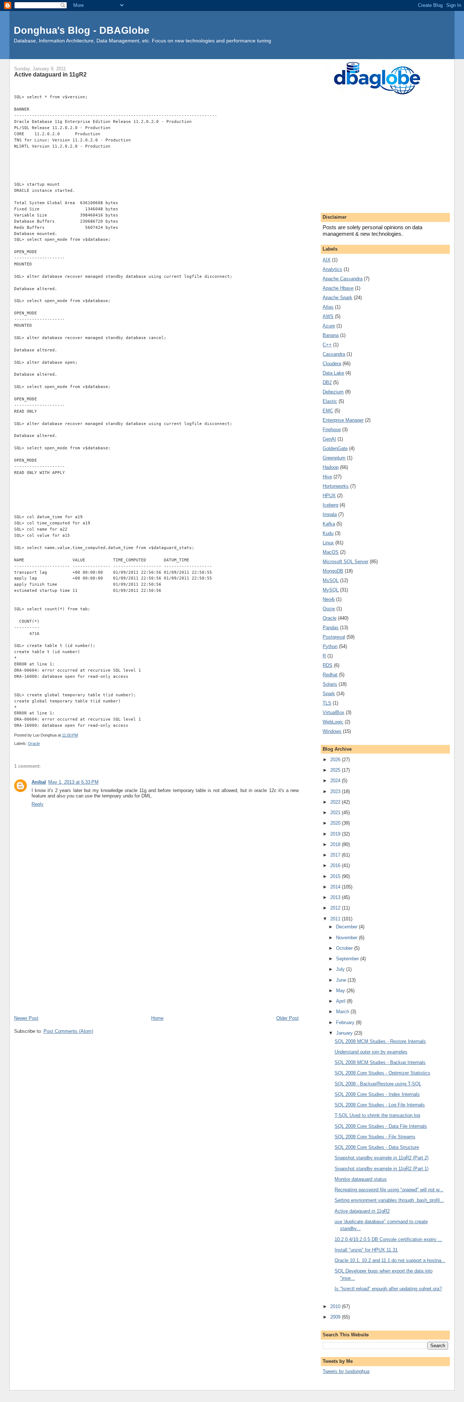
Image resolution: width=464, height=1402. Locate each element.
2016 (336, 865)
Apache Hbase (338, 288)
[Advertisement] (156, 960)
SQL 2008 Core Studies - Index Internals (377, 1094)
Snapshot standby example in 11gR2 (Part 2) (381, 1157)
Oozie (329, 608)
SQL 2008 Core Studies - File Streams (375, 1136)
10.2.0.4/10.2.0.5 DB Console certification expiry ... (388, 1239)
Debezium (333, 392)
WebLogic (333, 722)
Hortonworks (336, 486)
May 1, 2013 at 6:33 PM (73, 782)
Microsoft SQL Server (345, 561)
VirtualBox (333, 712)
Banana (331, 335)
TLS (327, 703)
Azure (329, 326)
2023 (336, 791)
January (345, 1033)
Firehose (332, 429)
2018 (336, 844)
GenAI (329, 439)
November (347, 937)
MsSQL (331, 580)
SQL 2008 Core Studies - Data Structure (377, 1147)
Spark (329, 693)
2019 (336, 834)
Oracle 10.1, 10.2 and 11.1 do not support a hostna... (390, 1260)
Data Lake (333, 373)
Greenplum (334, 458)
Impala (330, 514)
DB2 (327, 382)
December (347, 926)
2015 (336, 876)
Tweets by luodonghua (346, 1371)
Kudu (328, 533)
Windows (332, 731)
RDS (327, 665)
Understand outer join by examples (371, 1052)
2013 (336, 897)
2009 (336, 1317)
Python (330, 646)
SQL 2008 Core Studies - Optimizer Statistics (382, 1073)
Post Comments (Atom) (68, 1031)
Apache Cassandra (342, 278)
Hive (327, 476)
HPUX (329, 495)
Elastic (330, 401)
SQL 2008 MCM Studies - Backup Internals (380, 1062)
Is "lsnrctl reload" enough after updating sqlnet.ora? (388, 1288)
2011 (336, 918)
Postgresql (334, 637)
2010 (336, 1306)
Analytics (332, 269)
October (345, 948)
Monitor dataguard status (361, 1179)
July (341, 969)
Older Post (287, 1018)
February (346, 1022)
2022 (336, 802)
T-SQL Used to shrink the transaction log (377, 1115)
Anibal (39, 782)
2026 (336, 759)
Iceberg (330, 505)
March (343, 1011)
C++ (327, 344)
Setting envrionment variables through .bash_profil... (389, 1200)
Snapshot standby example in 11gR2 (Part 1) (381, 1168)
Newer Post (26, 1018)
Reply (38, 804)
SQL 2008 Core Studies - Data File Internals (381, 1126)
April (341, 1001)
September (348, 958)
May (341, 990)
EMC (328, 410)
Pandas (331, 627)
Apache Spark (337, 297)
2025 (336, 770)
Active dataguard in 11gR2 (362, 1211)
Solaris (330, 684)
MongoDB (333, 571)
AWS (328, 316)
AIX (327, 260)
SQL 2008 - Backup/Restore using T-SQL (378, 1083)
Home (157, 1018)
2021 (336, 812)
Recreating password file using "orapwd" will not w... (389, 1189)
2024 (336, 780)
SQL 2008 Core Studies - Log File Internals (380, 1105)
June (342, 980)
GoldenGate (335, 448)
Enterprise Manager (343, 420)
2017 (336, 855)
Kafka (329, 524)
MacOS (331, 552)
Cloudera (332, 363)
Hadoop (331, 467)
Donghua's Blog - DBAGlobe (81, 30)
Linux (328, 542)
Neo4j (329, 599)
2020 (336, 823)
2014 (336, 887)
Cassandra (334, 354)
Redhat (330, 674)
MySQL (331, 590)
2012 (336, 908)
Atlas (328, 307)
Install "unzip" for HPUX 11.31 (366, 1250)
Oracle (34, 743)
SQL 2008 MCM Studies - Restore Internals (380, 1041)
